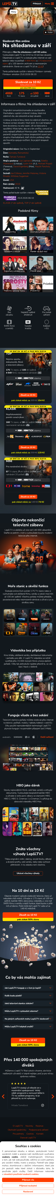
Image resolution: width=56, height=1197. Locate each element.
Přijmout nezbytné (28, 1185)
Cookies (30, 1133)
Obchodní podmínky (17, 1129)
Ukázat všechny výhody (28, 873)
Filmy (13, 11)
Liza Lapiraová (25, 160)
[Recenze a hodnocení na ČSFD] (22, 188)
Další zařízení (47, 737)
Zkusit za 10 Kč (28, 915)
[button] (3, 1096)
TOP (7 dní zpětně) (32, 203)
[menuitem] (49, 32)
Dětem (34, 11)
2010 (17, 184)
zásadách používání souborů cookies (21, 1174)
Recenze (39, 1125)
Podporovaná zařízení (38, 1129)
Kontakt (39, 1133)
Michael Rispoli (45, 163)
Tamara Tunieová (17, 156)
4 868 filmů (30, 60)
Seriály (23, 11)
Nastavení (28, 1191)
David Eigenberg (20, 166)
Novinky (29, 1125)
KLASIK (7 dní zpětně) (13, 203)
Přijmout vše (28, 1179)
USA (12, 180)
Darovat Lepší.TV (28, 1137)
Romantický (23, 152)
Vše (5, 11)
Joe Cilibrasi (16, 173)
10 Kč (40, 66)
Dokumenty (46, 11)
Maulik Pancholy (42, 166)
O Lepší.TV (18, 1125)
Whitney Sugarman (20, 176)
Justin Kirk (27, 163)
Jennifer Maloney (30, 173)
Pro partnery (18, 1133)
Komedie (13, 152)
